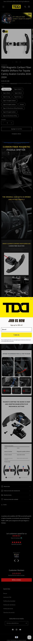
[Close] (31, 299)
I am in (16, 335)
